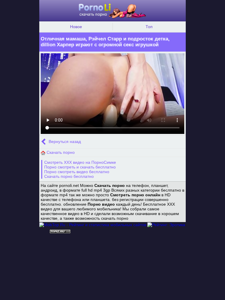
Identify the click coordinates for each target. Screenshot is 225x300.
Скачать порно (60, 152)
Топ (149, 26)
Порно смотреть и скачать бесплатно (80, 167)
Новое (76, 26)
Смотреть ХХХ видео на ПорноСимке (80, 162)
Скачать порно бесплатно (69, 176)
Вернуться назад (64, 141)
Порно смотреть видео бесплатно (76, 171)
